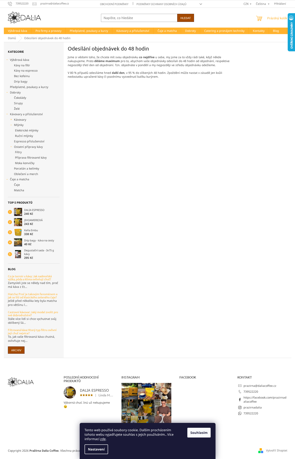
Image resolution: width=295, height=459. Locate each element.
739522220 (251, 391)
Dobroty (15, 92)
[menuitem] (17, 31)
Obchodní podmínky (114, 4)
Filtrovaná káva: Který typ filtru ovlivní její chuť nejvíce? (32, 331)
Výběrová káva (19, 60)
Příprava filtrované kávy (31, 157)
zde (103, 439)
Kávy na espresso (26, 70)
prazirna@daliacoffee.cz (260, 386)
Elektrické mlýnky (26, 130)
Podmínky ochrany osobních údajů (161, 4)
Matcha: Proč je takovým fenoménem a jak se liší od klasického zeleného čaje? (32, 295)
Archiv (16, 350)
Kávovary (20, 119)
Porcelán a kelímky (26, 168)
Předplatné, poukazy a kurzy (29, 87)
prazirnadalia (253, 407)
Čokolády (20, 98)
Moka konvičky (24, 163)
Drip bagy (20, 81)
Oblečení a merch (26, 174)
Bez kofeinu (22, 76)
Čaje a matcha (19, 179)
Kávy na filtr (22, 65)
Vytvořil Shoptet (276, 450)
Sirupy (18, 103)
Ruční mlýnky (24, 136)
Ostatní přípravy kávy (28, 147)
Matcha (19, 190)
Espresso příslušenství (29, 141)
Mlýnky (19, 125)
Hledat (185, 18)
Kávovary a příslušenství (26, 114)
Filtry (18, 152)
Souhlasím (199, 432)
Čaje (17, 185)
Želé (17, 109)
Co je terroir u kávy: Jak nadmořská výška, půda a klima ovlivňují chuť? (30, 278)
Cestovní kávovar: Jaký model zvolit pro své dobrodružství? (33, 314)
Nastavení (96, 449)
